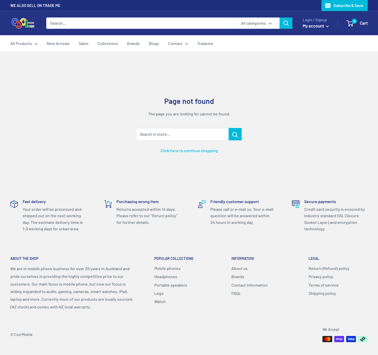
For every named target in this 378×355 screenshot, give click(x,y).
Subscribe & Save (348, 5)
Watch (160, 301)
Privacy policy (321, 276)
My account (314, 25)
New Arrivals (58, 43)
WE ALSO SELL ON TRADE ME (35, 5)
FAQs (235, 293)
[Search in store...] (235, 134)
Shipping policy (322, 293)
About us (239, 268)
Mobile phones (167, 268)
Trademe (205, 43)
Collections (107, 43)
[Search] (286, 23)
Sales (83, 43)
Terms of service (324, 285)
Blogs (154, 43)
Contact (175, 43)
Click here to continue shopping (189, 150)
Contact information (249, 285)
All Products (21, 43)
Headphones (165, 276)
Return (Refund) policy (329, 268)
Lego (159, 293)
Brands (133, 43)
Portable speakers (170, 285)
